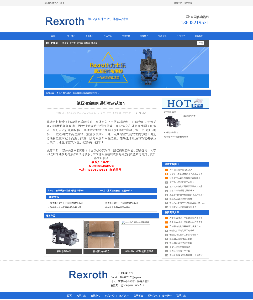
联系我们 (199, 36)
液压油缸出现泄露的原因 (181, 239)
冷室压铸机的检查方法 (180, 247)
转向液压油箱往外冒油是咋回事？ (185, 178)
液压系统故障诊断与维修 (181, 199)
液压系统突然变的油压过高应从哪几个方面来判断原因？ (195, 203)
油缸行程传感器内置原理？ (182, 190)
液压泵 (65, 43)
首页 (53, 36)
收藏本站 (178, 3)
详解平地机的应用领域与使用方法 (65, 207)
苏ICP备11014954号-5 (132, 285)
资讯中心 (89, 36)
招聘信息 (162, 36)
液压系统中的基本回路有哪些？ (70, 190)
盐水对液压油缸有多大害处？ (183, 207)
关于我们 (71, 36)
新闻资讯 (67, 93)
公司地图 (188, 3)
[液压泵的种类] (173, 122)
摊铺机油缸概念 (101, 251)
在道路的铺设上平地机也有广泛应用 (66, 203)
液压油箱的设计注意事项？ (119, 190)
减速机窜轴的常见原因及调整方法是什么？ (189, 186)
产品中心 (108, 36)
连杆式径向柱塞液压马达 (181, 170)
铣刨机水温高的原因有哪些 (117, 207)
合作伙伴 (181, 36)
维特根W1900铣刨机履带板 (139, 251)
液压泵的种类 (64, 251)
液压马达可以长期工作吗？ (182, 182)
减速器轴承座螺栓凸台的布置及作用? (186, 194)
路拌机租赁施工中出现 (180, 251)
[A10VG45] (88, 278)
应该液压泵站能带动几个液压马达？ (186, 174)
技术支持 (126, 36)
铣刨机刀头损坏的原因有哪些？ (184, 234)
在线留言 (144, 36)
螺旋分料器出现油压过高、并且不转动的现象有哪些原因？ (196, 255)
